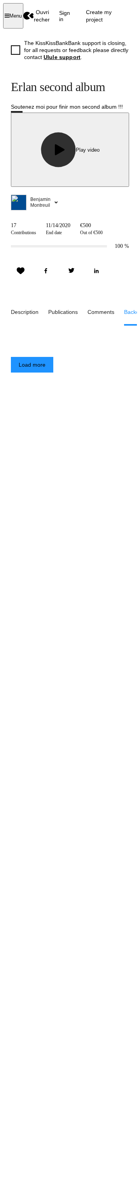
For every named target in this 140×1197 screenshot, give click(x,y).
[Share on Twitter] (71, 271)
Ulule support (62, 57)
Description (24, 312)
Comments (101, 312)
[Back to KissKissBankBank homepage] (28, 16)
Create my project (99, 15)
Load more (32, 365)
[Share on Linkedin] (96, 271)
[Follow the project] (20, 271)
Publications (63, 312)
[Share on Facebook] (46, 271)
